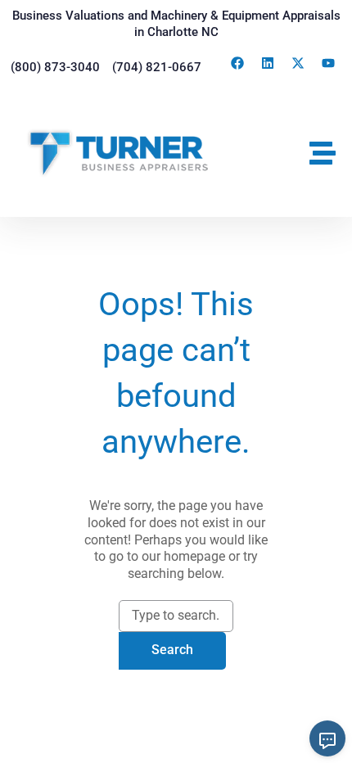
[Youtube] (328, 63)
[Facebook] (237, 63)
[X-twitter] (298, 63)
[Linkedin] (268, 63)
